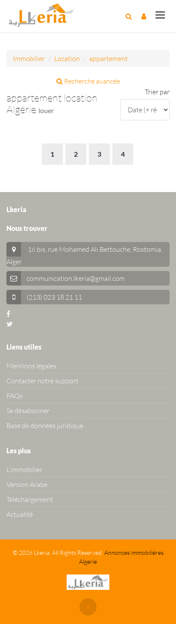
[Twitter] (9, 324)
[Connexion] (144, 16)
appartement (108, 58)
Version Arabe (26, 484)
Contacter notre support (42, 380)
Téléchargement (29, 499)
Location (67, 58)
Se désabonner (28, 410)
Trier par (157, 91)
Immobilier (29, 58)
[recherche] (129, 16)
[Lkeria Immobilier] (41, 15)
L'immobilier (24, 469)
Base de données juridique (44, 425)
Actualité (19, 514)
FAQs (14, 395)
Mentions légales (31, 366)
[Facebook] (8, 313)
